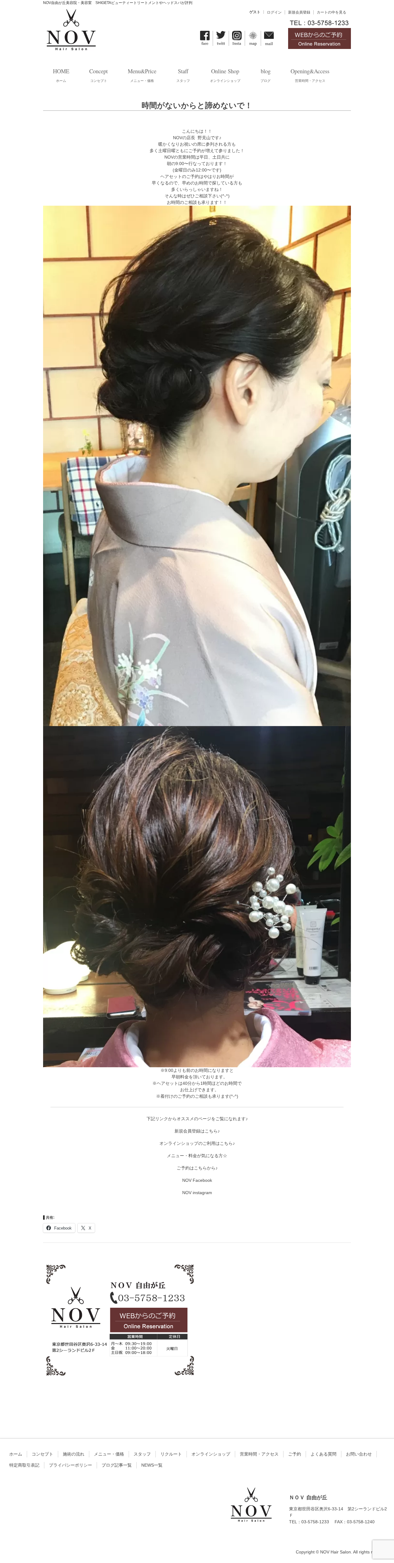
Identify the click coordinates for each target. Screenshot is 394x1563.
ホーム (15, 1454)
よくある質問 (323, 1454)
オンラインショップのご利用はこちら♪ (197, 1143)
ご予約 (294, 1454)
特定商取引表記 (24, 1465)
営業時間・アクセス (259, 1454)
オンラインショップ (210, 1454)
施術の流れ (73, 1454)
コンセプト (42, 1454)
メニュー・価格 (109, 1454)
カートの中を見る (331, 12)
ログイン (274, 12)
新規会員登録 (299, 12)
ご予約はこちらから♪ (197, 1167)
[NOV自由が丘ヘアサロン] (70, 47)
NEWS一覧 (152, 1465)
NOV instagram (197, 1192)
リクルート (171, 1454)
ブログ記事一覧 (117, 1465)
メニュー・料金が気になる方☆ (197, 1155)
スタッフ (142, 1454)
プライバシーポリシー (70, 1465)
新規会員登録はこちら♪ (197, 1131)
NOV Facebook (197, 1180)
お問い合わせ (359, 1454)
